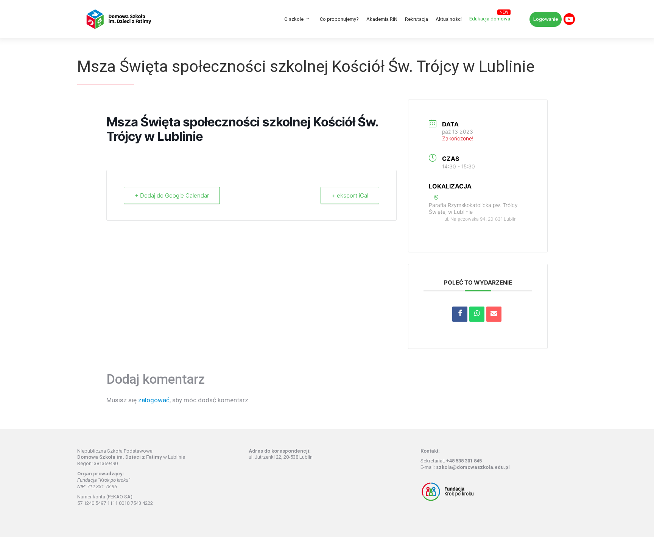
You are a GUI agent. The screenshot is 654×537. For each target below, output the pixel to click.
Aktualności (449, 19)
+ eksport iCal (350, 195)
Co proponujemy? (339, 19)
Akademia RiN (381, 19)
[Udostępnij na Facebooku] (459, 314)
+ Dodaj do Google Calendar (172, 195)
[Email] (493, 314)
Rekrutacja (416, 19)
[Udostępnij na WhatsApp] (476, 314)
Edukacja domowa (489, 19)
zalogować (154, 400)
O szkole (294, 19)
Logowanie (545, 19)
